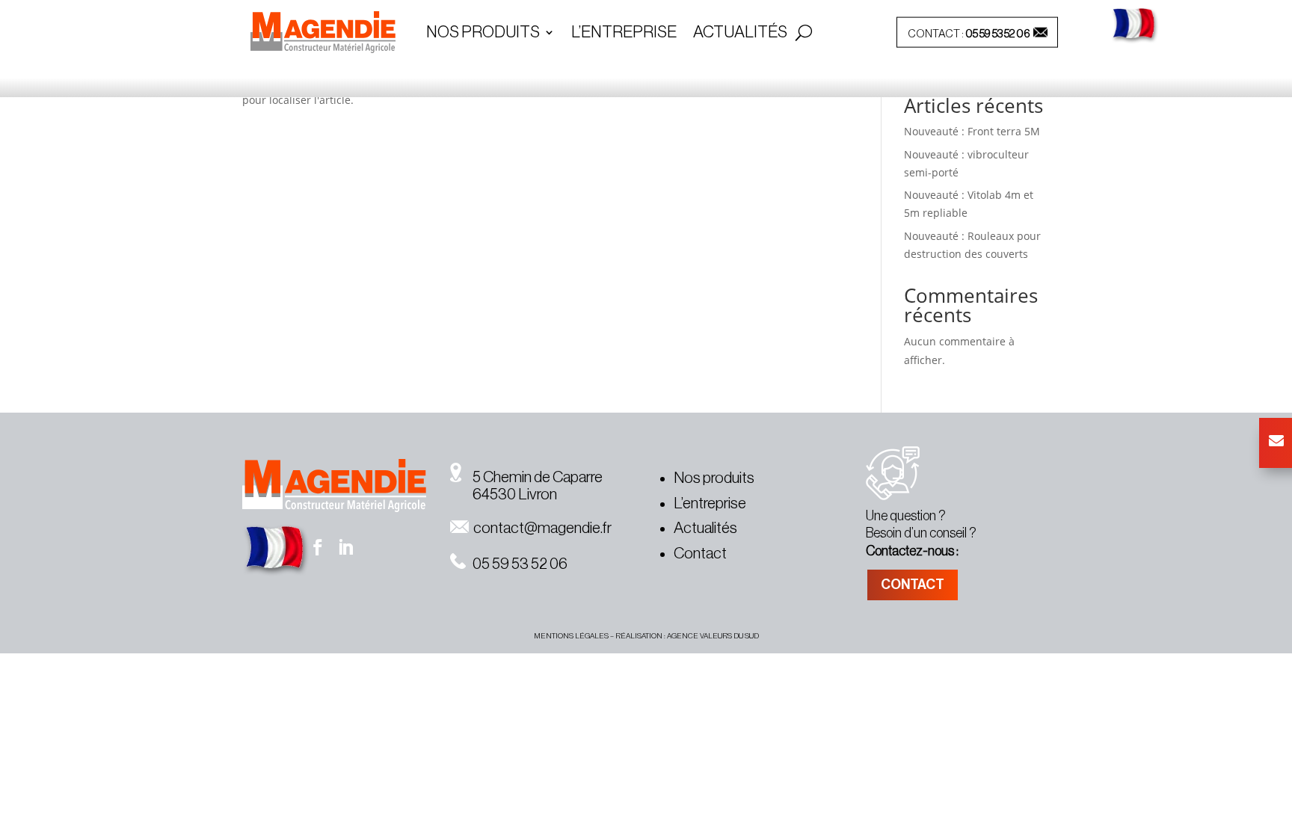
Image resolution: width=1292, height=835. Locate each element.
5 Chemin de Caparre (532, 477)
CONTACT (912, 584)
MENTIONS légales (571, 636)
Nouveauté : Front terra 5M (972, 131)
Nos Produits (483, 33)
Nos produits (714, 478)
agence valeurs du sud (713, 636)
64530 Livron (503, 494)
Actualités (740, 33)
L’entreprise (624, 33)
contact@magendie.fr (540, 528)
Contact (700, 553)
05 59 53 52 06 (997, 34)
